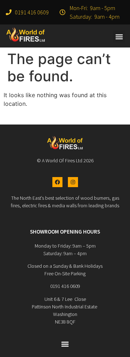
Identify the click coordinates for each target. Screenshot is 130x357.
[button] (119, 36)
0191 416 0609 (65, 286)
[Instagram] (73, 182)
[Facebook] (57, 182)
